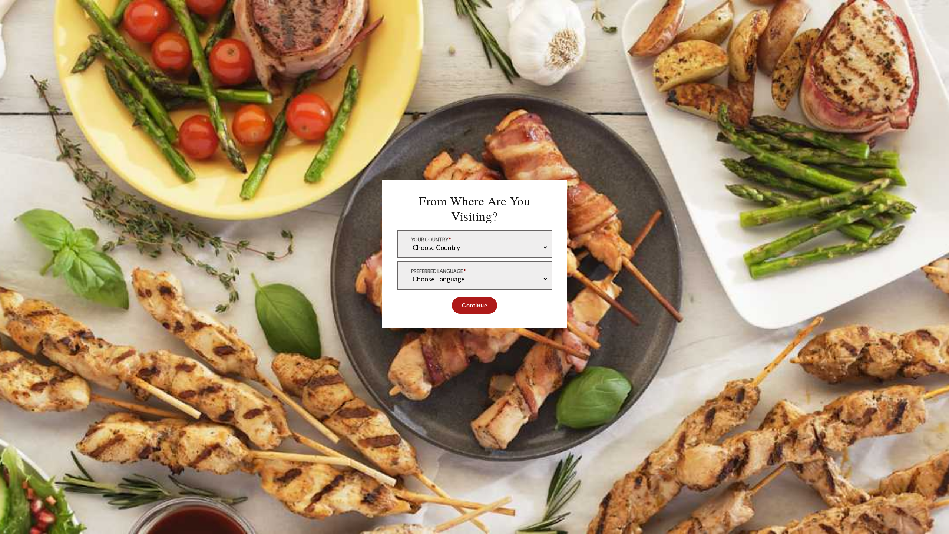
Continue (474, 305)
